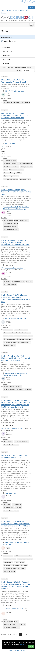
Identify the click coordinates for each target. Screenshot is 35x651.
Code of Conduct (6, 10)
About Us (3, 13)
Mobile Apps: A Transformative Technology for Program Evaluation (14, 80)
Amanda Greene (8, 378)
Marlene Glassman (8, 547)
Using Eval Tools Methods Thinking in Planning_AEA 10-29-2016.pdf (15, 374)
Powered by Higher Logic (17, 650)
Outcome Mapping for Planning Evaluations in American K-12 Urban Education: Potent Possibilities (14, 115)
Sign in (31, 7)
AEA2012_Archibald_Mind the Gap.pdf (15, 318)
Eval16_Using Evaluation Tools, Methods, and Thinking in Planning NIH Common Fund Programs (16, 358)
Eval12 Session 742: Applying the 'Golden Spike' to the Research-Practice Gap (16, 191)
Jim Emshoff (9, 495)
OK (32, 647)
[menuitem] (6, 10)
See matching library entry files (14, 268)
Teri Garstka (9, 612)
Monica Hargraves (8, 212)
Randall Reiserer (8, 94)
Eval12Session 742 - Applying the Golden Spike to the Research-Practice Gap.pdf (16, 208)
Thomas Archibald (8, 321)
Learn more (23, 644)
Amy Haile (8, 272)
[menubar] (17, 11)
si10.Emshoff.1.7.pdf (10, 493)
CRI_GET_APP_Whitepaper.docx (14, 91)
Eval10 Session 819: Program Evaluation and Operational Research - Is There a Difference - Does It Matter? (15, 523)
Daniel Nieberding (9, 433)
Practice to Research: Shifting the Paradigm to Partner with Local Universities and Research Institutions (15, 242)
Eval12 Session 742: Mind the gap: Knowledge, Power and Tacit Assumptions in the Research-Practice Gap (15, 298)
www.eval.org (24, 10)
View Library (4, 100)
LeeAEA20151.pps (9, 144)
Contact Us (15, 10)
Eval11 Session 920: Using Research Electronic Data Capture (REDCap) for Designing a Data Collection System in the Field (15, 585)
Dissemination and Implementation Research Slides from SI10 (14, 456)
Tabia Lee (8, 146)
